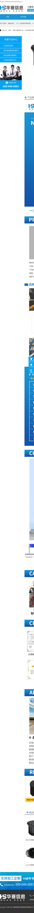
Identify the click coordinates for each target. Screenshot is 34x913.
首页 (7, 17)
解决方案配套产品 (18, 30)
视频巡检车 (11, 23)
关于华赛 (23, 17)
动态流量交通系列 (10, 55)
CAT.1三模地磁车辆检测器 (23, 23)
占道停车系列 (8, 46)
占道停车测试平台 (10, 60)
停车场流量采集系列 (10, 50)
